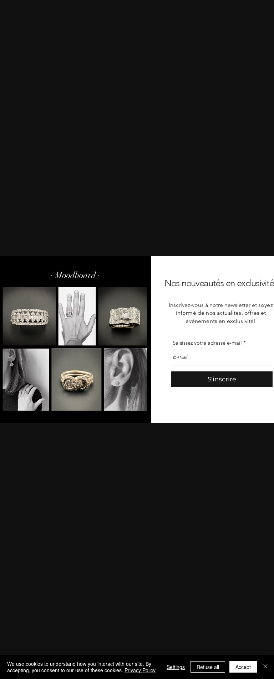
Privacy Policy (140, 670)
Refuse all (208, 666)
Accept (243, 666)
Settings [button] (176, 666)
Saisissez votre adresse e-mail (207, 342)
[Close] (265, 666)
